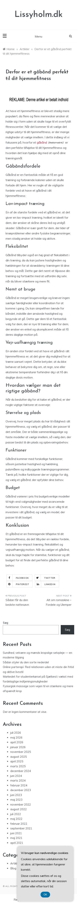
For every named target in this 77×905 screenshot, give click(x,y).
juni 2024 (16, 776)
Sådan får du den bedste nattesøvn (17, 602)
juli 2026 (15, 732)
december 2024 (20, 771)
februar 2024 (18, 785)
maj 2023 (16, 799)
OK (45, 894)
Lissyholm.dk (39, 15)
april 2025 (16, 761)
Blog (13, 868)
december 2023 (20, 790)
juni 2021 (16, 833)
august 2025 (18, 756)
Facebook (22, 578)
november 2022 (20, 804)
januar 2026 (18, 747)
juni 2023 (16, 795)
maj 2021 (16, 838)
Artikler (15, 863)
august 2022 (18, 809)
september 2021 (21, 828)
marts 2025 (18, 766)
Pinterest (22, 584)
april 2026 (16, 742)
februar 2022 (18, 823)
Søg (5, 622)
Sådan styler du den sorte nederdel (26, 662)
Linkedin (50, 584)
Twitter (50, 578)
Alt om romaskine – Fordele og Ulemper (58, 602)
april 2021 (16, 843)
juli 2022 (15, 814)
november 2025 (20, 752)
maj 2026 (16, 737)
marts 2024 (18, 780)
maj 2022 (16, 819)
